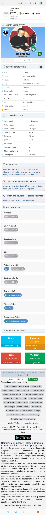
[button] (2, 3)
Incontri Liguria (21, 398)
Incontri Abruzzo (11, 386)
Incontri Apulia (36, 386)
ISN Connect (27, 505)
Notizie (10, 423)
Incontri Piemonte (36, 402)
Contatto (39, 430)
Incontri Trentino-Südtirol (16, 415)
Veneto (37, 83)
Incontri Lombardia (35, 398)
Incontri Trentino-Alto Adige (30, 411)
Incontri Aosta (24, 386)
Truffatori (18, 423)
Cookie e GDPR (8, 427)
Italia (27, 80)
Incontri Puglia (9, 407)
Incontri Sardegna (23, 407)
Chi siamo (31, 427)
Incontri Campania (37, 390)
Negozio (27, 423)
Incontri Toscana (12, 411)
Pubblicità (21, 427)
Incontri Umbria (16, 419)
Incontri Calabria (23, 390)
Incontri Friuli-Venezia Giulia (33, 394)
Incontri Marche (9, 402)
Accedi (33, 3)
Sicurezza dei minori (26, 430)
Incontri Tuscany (33, 415)
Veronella (29, 84)
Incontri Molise (22, 402)
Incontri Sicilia (36, 407)
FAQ (23, 432)
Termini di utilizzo (9, 430)
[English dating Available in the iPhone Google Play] (23, 436)
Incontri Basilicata (8, 390)
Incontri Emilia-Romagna (12, 394)
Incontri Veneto (29, 419)
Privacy (39, 427)
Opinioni (35, 423)
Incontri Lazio (9, 398)
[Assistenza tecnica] (38, 511)
